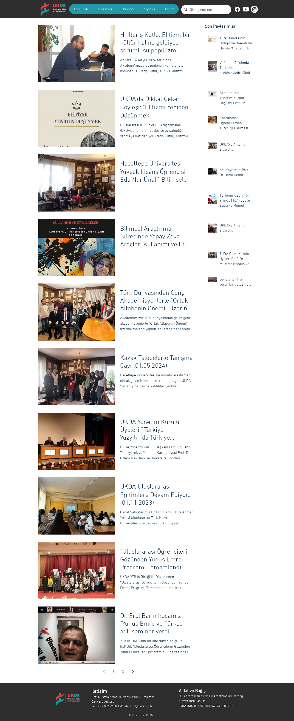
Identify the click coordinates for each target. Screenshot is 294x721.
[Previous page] (104, 671)
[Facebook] (237, 9)
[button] (105, 9)
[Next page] (133, 671)
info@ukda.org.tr (141, 706)
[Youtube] (245, 9)
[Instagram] (254, 9)
